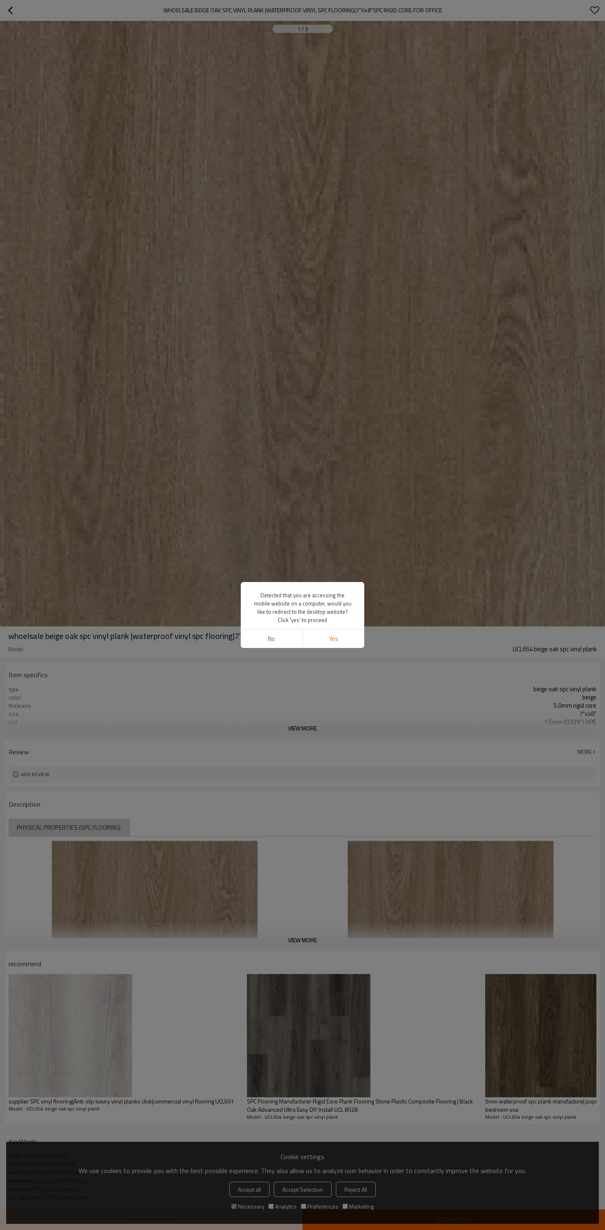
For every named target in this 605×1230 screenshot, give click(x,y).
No (271, 638)
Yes (333, 638)
